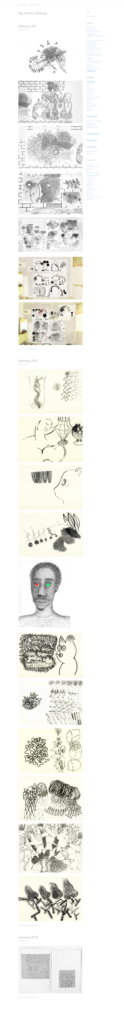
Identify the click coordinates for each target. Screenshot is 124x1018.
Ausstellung (89, 169)
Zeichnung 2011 (27, 26)
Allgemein (89, 164)
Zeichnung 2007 (28, 937)
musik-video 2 (90, 92)
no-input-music (90, 94)
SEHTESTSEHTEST (91, 90)
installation (89, 184)
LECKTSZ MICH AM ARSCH (94, 55)
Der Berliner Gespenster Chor (94, 53)
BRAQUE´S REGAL (91, 29)
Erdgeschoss (90, 57)
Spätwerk (89, 64)
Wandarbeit (90, 195)
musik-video (90, 188)
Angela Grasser (22, 4)
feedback (89, 101)
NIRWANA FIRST (91, 27)
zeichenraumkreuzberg (92, 33)
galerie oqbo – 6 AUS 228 (94, 31)
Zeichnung (25, 348)
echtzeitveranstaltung (92, 175)
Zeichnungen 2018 (91, 47)
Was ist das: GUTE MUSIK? (93, 68)
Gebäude (89, 179)
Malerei (89, 186)
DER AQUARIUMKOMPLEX (93, 62)
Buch (88, 171)
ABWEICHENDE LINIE (92, 44)
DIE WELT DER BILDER (91, 105)
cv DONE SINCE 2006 (34, 4)
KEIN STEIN (90, 108)
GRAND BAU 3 (90, 51)
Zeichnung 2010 (28, 360)
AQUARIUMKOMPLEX (92, 166)
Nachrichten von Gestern (93, 127)
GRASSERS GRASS (91, 42)
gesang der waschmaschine (93, 97)
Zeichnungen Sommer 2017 (93, 49)
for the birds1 (90, 84)
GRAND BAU (90, 110)
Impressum (89, 153)
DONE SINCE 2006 (92, 151)
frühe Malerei (90, 177)
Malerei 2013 (90, 66)
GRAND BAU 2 (90, 60)
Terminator (89, 103)
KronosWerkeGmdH (91, 16)
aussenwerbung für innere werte (94, 40)
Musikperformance (91, 190)
